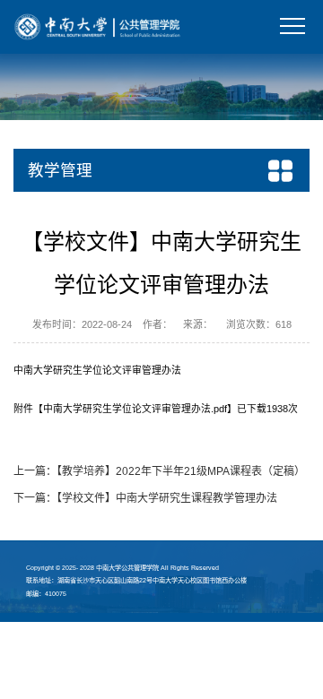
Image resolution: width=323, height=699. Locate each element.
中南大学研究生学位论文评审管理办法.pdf (135, 408)
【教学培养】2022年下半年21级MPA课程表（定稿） (181, 471)
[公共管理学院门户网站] (97, 26)
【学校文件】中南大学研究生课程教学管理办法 (167, 498)
